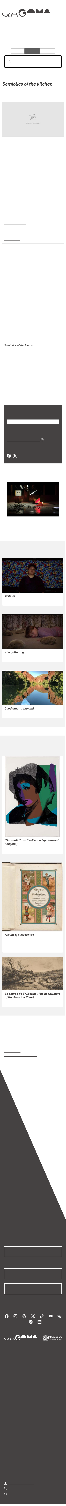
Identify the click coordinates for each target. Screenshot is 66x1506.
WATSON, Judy (14, 708)
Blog (37, 1398)
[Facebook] (9, 451)
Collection (26, 25)
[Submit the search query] (6, 61)
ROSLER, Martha (26, 93)
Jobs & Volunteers (17, 1504)
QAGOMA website (14, 1402)
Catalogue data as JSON (22, 435)
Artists (32, 38)
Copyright (54, 1504)
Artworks (12, 38)
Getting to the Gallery (21, 1479)
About (37, 1402)
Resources (47, 51)
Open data (10, 1398)
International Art (14, 206)
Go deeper (52, 38)
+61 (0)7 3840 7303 (20, 1484)
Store (7, 1406)
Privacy (38, 1504)
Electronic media (15, 223)
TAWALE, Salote (14, 596)
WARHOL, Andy (14, 844)
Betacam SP (12, 239)
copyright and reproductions (20, 1050)
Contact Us (15, 1489)
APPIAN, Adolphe (15, 997)
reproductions (12, 1046)
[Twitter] (15, 451)
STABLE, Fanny (14, 935)
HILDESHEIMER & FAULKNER (23, 939)
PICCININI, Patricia (16, 652)
